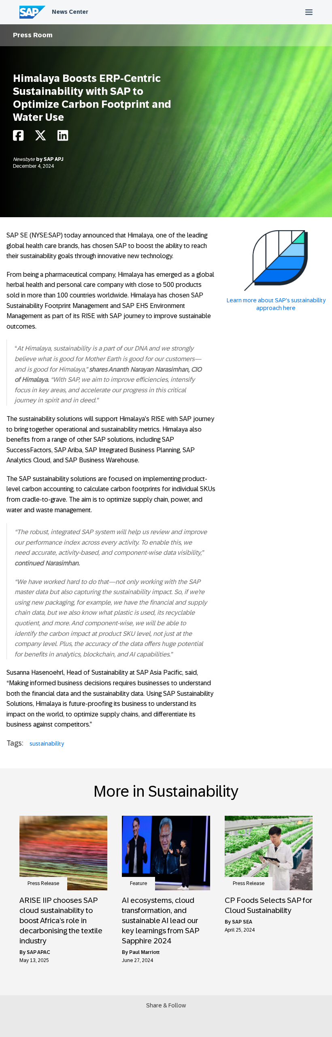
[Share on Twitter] (40, 137)
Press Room (33, 35)
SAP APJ (54, 159)
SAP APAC (38, 952)
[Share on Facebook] (18, 137)
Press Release (43, 883)
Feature (138, 883)
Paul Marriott (144, 952)
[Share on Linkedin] (62, 137)
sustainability (47, 743)
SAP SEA (242, 922)
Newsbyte (24, 159)
